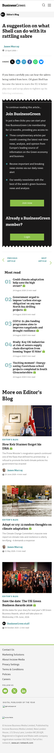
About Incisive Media (13, 659)
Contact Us (8, 649)
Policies (6, 674)
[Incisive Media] (7, 717)
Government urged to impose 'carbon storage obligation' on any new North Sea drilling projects (27, 303)
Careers (6, 679)
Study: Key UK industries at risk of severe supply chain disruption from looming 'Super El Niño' (28, 346)
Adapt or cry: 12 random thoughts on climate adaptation (27, 527)
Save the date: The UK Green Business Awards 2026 (21, 603)
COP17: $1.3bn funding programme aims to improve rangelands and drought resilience (28, 325)
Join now (27, 203)
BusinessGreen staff (18, 623)
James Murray (15, 470)
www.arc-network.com (22, 742)
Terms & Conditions (13, 669)
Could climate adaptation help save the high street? (28, 283)
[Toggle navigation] (48, 5)
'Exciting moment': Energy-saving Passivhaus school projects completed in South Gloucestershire (30, 367)
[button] (43, 5)
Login (27, 237)
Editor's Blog (10, 439)
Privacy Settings (10, 664)
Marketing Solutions (13, 654)
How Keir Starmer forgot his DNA (21, 446)
